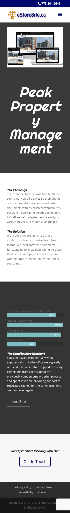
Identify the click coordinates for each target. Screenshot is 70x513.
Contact (42, 492)
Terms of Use (44, 487)
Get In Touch (35, 461)
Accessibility (25, 492)
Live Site (18, 401)
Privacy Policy (22, 487)
